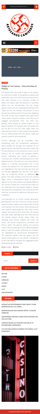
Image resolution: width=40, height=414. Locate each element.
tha (37, 174)
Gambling (5, 280)
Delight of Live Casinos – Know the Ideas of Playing (19, 87)
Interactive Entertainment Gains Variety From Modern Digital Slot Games (19, 305)
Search (36, 42)
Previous (28, 7)
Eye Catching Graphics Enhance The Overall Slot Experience (19, 330)
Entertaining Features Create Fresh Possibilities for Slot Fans (20, 317)
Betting (4, 273)
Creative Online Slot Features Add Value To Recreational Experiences (17, 324)
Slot (3, 289)
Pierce (17, 247)
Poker (4, 286)
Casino (4, 83)
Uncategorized (7, 292)
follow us (36, 7)
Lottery (4, 283)
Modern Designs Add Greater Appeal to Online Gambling (19, 311)
